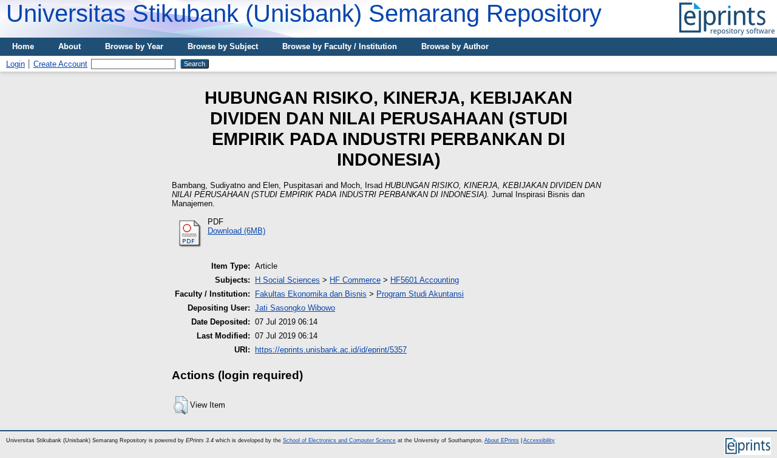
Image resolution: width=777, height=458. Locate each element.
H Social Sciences (287, 280)
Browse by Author (455, 46)
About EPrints (501, 440)
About (69, 46)
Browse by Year (134, 46)
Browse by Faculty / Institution (339, 46)
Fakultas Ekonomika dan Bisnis (311, 293)
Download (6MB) (236, 230)
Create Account (60, 64)
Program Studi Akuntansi (420, 293)
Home (23, 46)
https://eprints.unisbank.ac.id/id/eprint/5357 (331, 349)
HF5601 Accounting (424, 280)
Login (15, 64)
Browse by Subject (223, 46)
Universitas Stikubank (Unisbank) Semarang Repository (304, 13)
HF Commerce (355, 280)
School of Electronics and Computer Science (339, 440)
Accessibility (539, 440)
